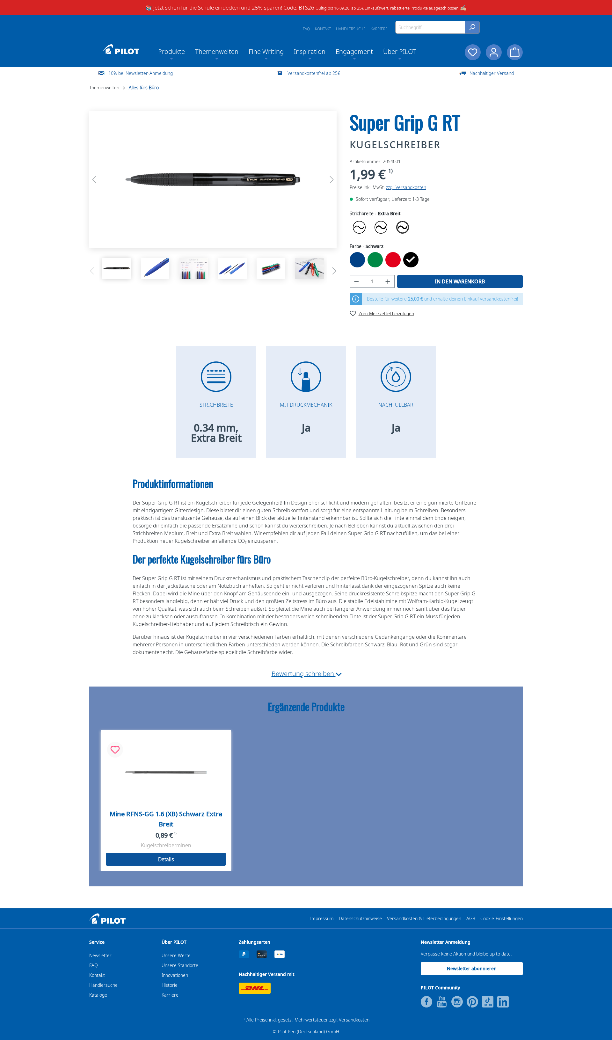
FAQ (306, 29)
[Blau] (357, 259)
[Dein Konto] (494, 52)
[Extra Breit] (402, 227)
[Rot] (393, 259)
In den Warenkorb (460, 281)
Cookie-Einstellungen (501, 918)
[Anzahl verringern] (356, 281)
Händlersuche (351, 29)
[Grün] (375, 259)
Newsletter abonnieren (472, 968)
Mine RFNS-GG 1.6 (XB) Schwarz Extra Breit (166, 819)
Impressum (322, 918)
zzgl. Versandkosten (406, 187)
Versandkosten (354, 1020)
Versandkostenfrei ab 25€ (314, 73)
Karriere (379, 29)
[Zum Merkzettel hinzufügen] (115, 750)
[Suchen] (472, 27)
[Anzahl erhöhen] (388, 281)
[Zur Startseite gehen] (121, 49)
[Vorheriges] (94, 179)
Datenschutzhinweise (360, 918)
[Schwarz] (411, 259)
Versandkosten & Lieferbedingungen (424, 918)
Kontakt (323, 29)
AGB (470, 918)
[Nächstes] (332, 179)
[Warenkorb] (515, 52)
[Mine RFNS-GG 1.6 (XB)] (166, 772)
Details (166, 859)
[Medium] (359, 227)
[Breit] (380, 227)
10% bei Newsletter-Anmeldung (140, 73)
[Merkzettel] (473, 52)
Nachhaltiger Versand (492, 73)
